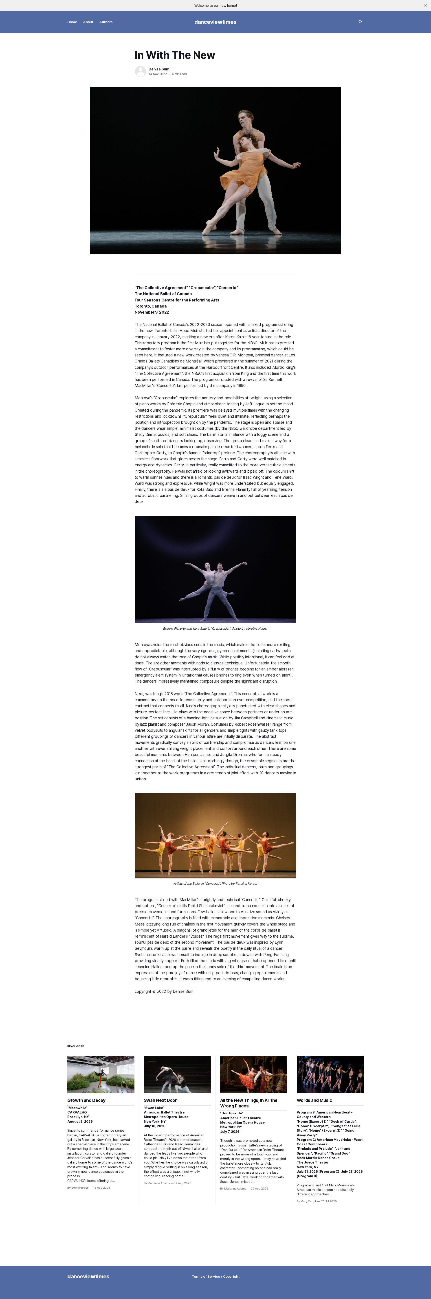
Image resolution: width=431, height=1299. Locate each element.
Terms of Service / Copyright (216, 1276)
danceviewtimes (215, 22)
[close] (425, 5)
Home (72, 22)
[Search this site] (360, 22)
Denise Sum (159, 69)
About (88, 22)
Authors (105, 22)
